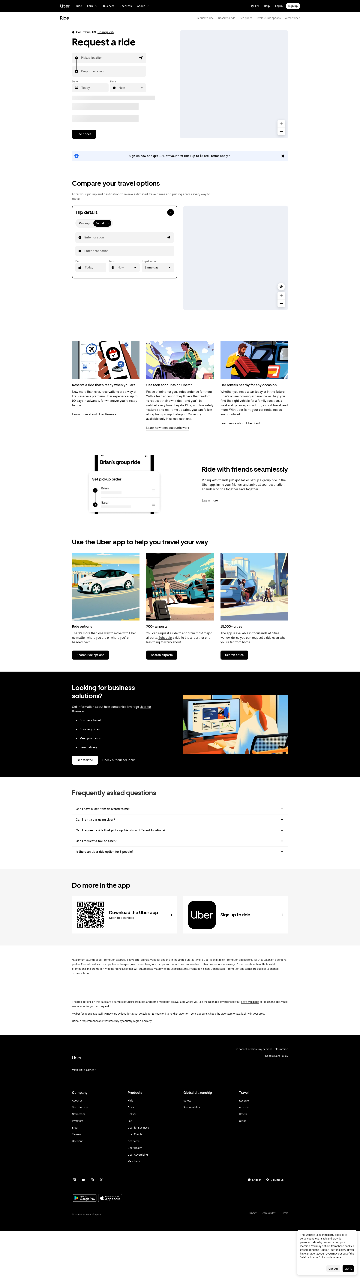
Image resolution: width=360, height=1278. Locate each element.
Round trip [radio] (102, 223)
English (257, 1179)
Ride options (82, 626)
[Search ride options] (106, 587)
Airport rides (292, 18)
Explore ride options (269, 18)
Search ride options (90, 655)
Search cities (234, 655)
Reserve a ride (226, 18)
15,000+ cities (231, 626)
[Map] (234, 84)
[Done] (170, 212)
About (141, 6)
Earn (90, 6)
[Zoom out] (281, 131)
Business (108, 6)
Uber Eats (126, 6)
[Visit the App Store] (110, 1198)
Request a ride (205, 18)
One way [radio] (84, 223)
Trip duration (149, 261)
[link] (180, 156)
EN (257, 6)
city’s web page (250, 1001)
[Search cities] (254, 587)
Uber (65, 6)
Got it (348, 1268)
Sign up (293, 6)
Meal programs (90, 738)
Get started (85, 760)
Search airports (162, 655)
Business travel (90, 720)
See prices (246, 18)
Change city (106, 32)
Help (267, 6)
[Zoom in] (281, 123)
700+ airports (156, 626)
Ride (79, 6)
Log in (279, 6)
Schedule (165, 637)
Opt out (333, 1268)
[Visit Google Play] (85, 1198)
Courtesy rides (90, 729)
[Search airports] (180, 587)
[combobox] (84, 237)
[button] (141, 58)
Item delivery (89, 747)
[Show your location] (281, 286)
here (338, 1257)
